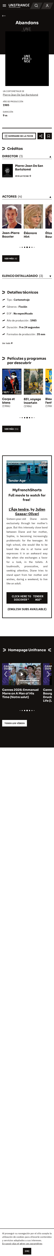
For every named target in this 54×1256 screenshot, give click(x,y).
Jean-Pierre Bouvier (10, 234)
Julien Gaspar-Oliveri (30, 511)
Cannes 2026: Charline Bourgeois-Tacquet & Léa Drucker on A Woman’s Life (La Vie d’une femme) (20, 695)
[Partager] (40, 136)
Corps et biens (8, 401)
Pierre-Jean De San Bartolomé (20, 94)
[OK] (27, 1251)
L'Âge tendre (19, 509)
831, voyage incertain (32, 401)
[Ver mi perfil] (47, 6)
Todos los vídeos (14, 723)
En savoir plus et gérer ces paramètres (22, 1243)
